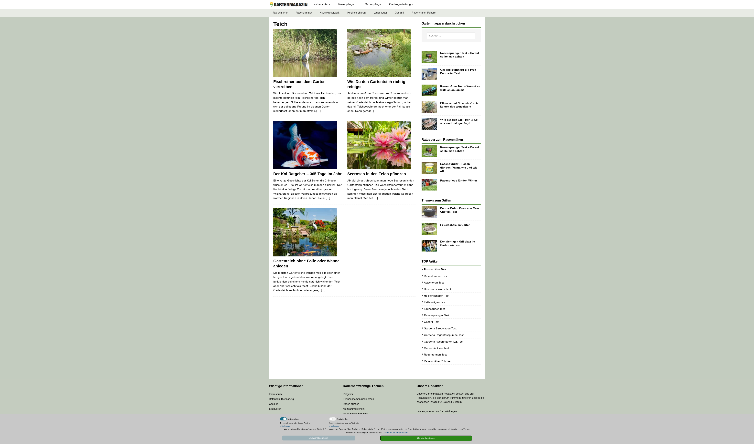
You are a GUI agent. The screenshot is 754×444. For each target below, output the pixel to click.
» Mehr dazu (285, 426)
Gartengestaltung (400, 4)
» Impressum (401, 432)
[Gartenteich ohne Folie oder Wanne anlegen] (307, 232)
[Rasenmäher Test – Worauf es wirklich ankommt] (429, 90)
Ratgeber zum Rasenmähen (442, 139)
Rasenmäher (280, 12)
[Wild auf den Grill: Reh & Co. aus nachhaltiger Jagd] (429, 124)
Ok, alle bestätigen (426, 438)
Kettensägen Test (435, 302)
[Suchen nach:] (451, 35)
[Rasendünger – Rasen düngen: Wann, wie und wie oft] (429, 168)
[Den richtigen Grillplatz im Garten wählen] (429, 246)
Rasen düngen (351, 403)
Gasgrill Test (431, 321)
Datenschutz (389, 432)
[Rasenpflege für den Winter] (429, 185)
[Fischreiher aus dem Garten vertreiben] (307, 53)
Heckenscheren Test (436, 295)
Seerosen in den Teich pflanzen (376, 174)
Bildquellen (275, 408)
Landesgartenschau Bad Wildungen (437, 411)
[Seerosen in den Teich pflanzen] (381, 145)
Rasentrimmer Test (435, 276)
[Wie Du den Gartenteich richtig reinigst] (381, 53)
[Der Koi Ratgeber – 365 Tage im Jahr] (307, 145)
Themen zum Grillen (436, 200)
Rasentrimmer (304, 12)
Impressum (275, 394)
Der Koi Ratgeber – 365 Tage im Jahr (307, 174)
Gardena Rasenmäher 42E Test (443, 341)
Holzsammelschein (353, 408)
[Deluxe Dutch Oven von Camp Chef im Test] (429, 212)
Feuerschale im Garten (455, 224)
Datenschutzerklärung (281, 399)
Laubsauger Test (434, 308)
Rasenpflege (346, 4)
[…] (318, 110)
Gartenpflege (373, 4)
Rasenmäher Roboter (424, 12)
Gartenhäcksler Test (436, 348)
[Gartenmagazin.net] (288, 4)
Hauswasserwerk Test (437, 289)
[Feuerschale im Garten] (429, 229)
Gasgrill (399, 12)
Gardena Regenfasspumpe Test (444, 334)
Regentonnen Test (435, 354)
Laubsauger (380, 12)
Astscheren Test (434, 282)
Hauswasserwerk (329, 12)
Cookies (273, 403)
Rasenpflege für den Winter (458, 180)
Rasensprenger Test (436, 315)
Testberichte (320, 4)
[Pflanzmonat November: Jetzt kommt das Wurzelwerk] (429, 107)
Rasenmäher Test (435, 269)
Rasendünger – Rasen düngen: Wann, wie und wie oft (458, 167)
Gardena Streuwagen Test (440, 328)
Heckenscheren (356, 12)
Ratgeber (348, 394)
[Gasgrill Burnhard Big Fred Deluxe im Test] (429, 74)
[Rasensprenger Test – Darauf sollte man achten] (429, 57)
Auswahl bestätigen (318, 438)
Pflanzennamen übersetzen (358, 399)
